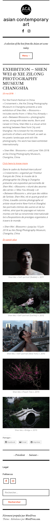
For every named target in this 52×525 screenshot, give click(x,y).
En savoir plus (10, 239)
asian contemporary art (26, 22)
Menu (25, 55)
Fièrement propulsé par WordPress (19, 515)
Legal (5, 467)
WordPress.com (32, 519)
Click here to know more (15, 163)
